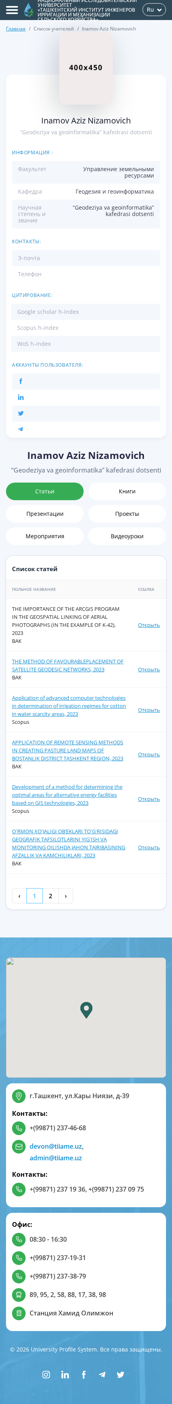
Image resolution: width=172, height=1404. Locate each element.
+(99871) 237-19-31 (58, 1257)
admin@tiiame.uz (56, 1158)
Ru (150, 9)
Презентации (45, 513)
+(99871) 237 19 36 (57, 1189)
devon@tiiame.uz (56, 1146)
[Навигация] (12, 10)
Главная (16, 28)
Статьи (44, 491)
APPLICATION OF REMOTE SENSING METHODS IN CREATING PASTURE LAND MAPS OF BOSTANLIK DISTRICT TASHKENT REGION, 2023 (67, 750)
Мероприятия (45, 536)
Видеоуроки (127, 536)
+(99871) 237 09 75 (116, 1189)
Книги (127, 491)
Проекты (127, 513)
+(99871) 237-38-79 (58, 1276)
